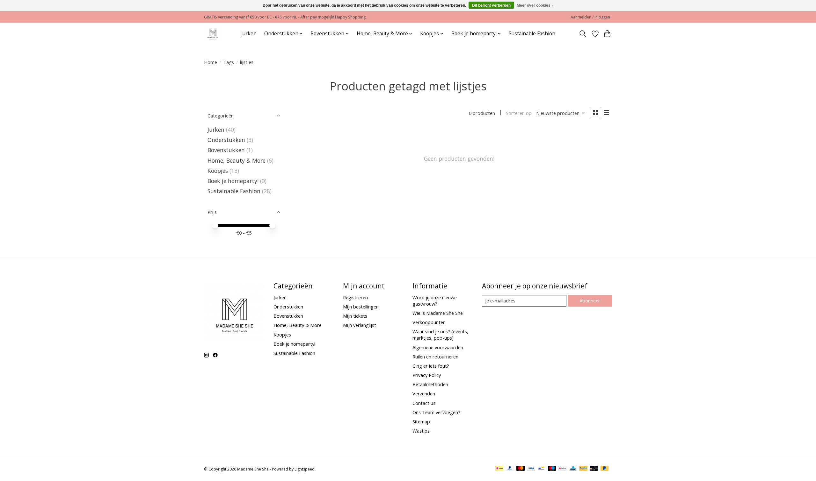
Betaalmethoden (430, 384)
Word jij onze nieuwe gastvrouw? (434, 300)
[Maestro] (552, 469)
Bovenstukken (226, 150)
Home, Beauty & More (237, 160)
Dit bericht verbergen (491, 5)
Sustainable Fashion (532, 33)
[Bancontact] (541, 469)
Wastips (421, 431)
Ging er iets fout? (430, 366)
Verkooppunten (429, 322)
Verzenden (423, 393)
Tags (228, 62)
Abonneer (589, 300)
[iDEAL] (499, 469)
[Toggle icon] (582, 33)
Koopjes (218, 170)
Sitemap (421, 421)
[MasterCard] (520, 469)
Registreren (355, 297)
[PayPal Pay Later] (605, 469)
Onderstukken (226, 140)
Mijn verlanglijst (359, 325)
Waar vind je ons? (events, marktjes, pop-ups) (440, 334)
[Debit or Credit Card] (594, 469)
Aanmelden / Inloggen (590, 17)
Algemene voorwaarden (437, 347)
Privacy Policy (426, 375)
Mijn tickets (355, 316)
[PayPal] (510, 469)
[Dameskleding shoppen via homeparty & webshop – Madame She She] (213, 33)
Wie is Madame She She (437, 313)
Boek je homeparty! (233, 181)
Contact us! (424, 403)
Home (210, 62)
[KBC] (573, 469)
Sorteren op (519, 113)
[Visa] (531, 469)
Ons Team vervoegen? (436, 412)
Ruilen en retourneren (435, 356)
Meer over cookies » (535, 5)
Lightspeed (305, 469)
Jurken (249, 33)
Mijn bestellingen (361, 306)
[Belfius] (562, 469)
